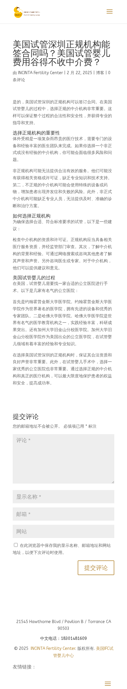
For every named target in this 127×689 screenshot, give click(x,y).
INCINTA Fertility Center (40, 72)
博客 (100, 72)
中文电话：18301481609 (63, 638)
